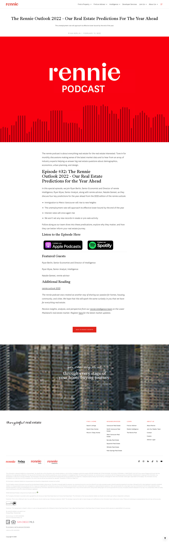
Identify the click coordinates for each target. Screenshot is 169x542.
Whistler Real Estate (113, 447)
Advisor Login (151, 440)
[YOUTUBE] (161, 461)
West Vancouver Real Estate (113, 435)
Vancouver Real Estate (113, 425)
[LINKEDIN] (148, 461)
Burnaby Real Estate (113, 440)
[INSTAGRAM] (143, 461)
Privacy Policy (9, 513)
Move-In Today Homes (93, 432)
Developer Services (129, 4)
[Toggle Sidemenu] (161, 4)
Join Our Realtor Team (154, 429)
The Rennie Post (132, 432)
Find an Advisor (132, 425)
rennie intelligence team (101, 309)
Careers (149, 436)
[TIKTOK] (152, 461)
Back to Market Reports (84, 329)
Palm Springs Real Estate (114, 450)
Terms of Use (17, 513)
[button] (84, 388)
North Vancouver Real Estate (113, 430)
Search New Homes (92, 429)
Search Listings (91, 425)
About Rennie (151, 425)
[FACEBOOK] (139, 461)
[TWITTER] (157, 461)
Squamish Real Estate (113, 443)
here (81, 312)
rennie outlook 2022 (51, 288)
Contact (149, 432)
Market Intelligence (132, 429)
